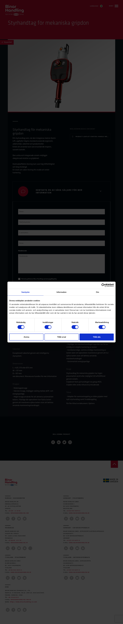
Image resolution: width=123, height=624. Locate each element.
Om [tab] (97, 292)
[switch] (48, 327)
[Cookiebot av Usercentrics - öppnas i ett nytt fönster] (103, 285)
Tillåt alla (96, 337)
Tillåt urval (61, 337)
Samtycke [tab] (25, 292)
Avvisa (26, 337)
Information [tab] (61, 292)
